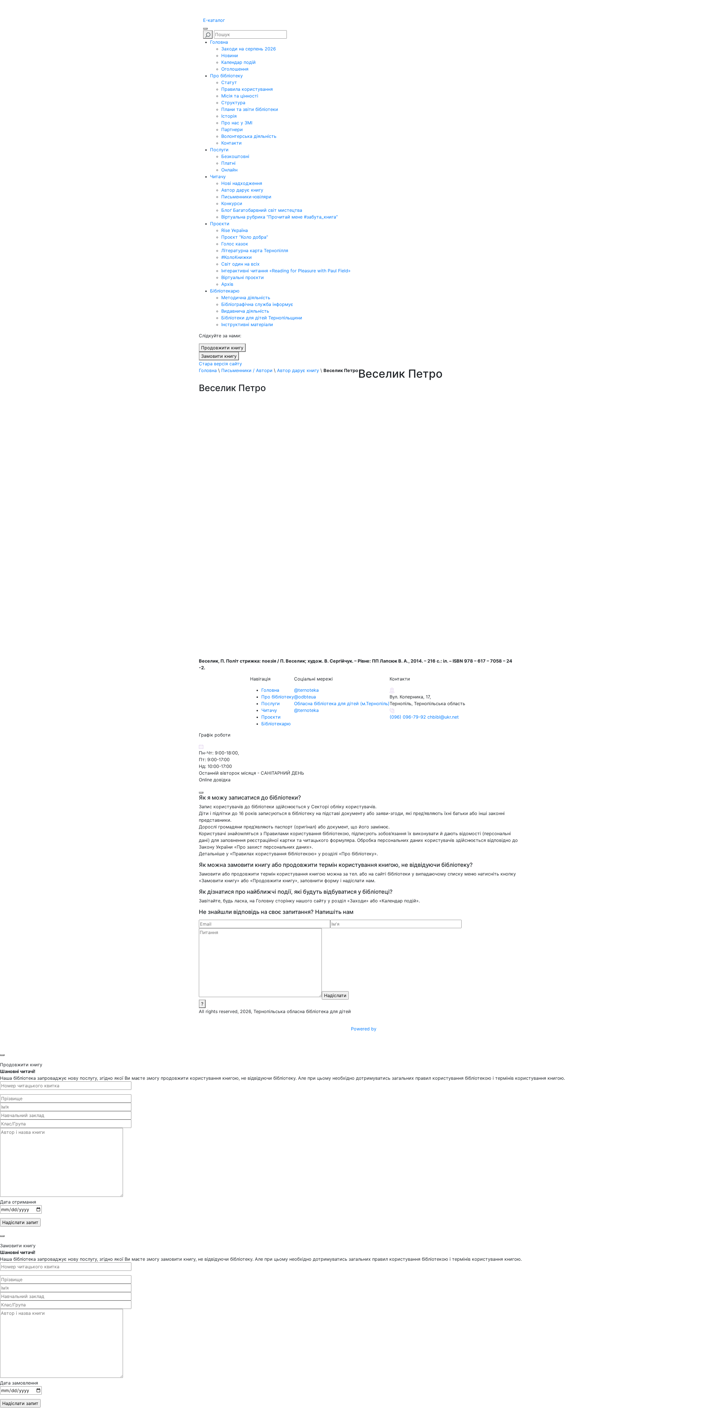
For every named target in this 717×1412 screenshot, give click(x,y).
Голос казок (234, 244)
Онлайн (229, 170)
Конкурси (231, 203)
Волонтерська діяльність (248, 136)
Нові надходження (241, 183)
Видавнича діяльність (245, 311)
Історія (229, 116)
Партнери (232, 129)
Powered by (364, 1029)
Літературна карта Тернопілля (254, 250)
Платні (228, 163)
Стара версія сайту (220, 363)
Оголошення (234, 69)
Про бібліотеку (226, 75)
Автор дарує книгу (242, 190)
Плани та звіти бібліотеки (249, 109)
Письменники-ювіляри (246, 196)
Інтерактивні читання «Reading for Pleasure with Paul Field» (286, 270)
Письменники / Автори (247, 370)
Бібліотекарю (224, 291)
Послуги (219, 149)
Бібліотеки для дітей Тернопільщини (261, 318)
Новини (229, 55)
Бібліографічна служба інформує (257, 304)
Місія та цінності (239, 96)
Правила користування (247, 89)
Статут (229, 82)
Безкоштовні (235, 156)
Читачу (218, 176)
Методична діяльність (245, 297)
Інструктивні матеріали (247, 324)
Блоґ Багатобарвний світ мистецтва (261, 210)
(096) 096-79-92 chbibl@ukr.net (424, 717)
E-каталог (214, 20)
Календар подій (238, 62)
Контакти (231, 143)
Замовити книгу (219, 356)
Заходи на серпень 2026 (248, 49)
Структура (233, 102)
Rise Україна (234, 230)
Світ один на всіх (240, 264)
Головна (219, 42)
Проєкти (219, 223)
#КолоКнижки (236, 257)
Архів (227, 284)
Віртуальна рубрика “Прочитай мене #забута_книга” (279, 217)
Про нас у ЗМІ (236, 123)
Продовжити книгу (222, 347)
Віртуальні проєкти (242, 277)
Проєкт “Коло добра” (244, 237)
